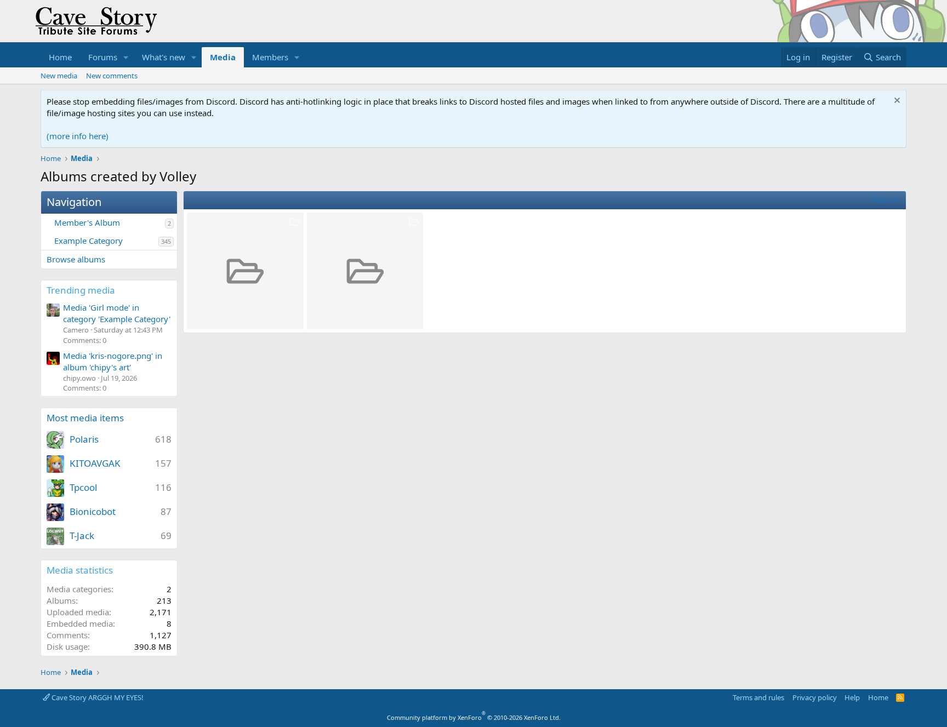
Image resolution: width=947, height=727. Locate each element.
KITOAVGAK (95, 463)
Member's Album (87, 222)
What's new (163, 56)
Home (60, 56)
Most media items (85, 417)
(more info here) (78, 135)
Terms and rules (758, 697)
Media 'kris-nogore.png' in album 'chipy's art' (112, 361)
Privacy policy (814, 697)
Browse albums (76, 259)
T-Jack (82, 535)
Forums (102, 56)
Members (270, 56)
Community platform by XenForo (474, 717)
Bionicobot (93, 511)
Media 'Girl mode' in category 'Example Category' (116, 313)
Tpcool (83, 487)
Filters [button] (882, 200)
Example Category (88, 240)
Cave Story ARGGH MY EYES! (97, 697)
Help (852, 697)
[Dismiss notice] (895, 101)
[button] (126, 57)
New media (59, 76)
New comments (112, 76)
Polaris (84, 439)
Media (223, 56)
